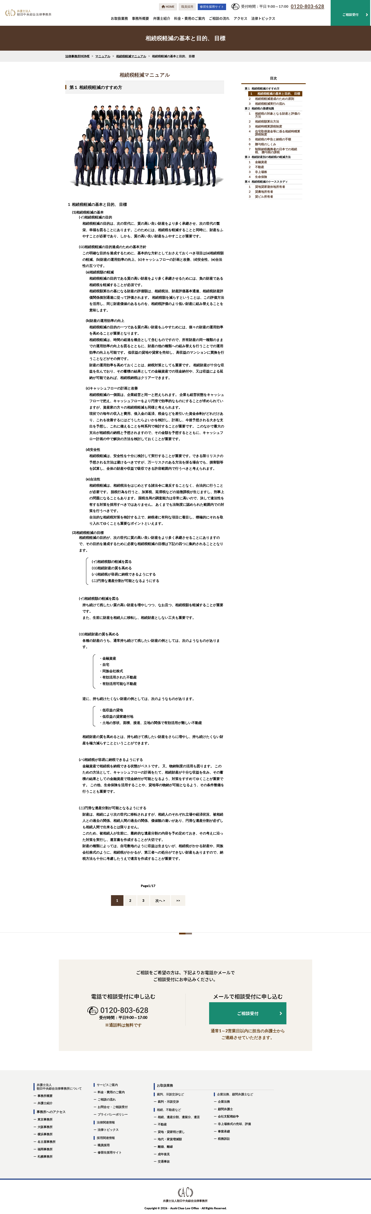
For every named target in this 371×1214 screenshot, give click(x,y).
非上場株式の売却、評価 (234, 1124)
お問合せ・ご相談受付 (113, 1107)
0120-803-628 (307, 6)
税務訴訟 (224, 1138)
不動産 (162, 1124)
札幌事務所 (45, 1156)
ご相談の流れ (219, 18)
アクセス (240, 18)
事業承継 (224, 1131)
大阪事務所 (45, 1127)
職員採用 (104, 1145)
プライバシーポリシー (113, 1114)
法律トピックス (263, 18)
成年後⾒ (164, 1154)
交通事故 (164, 1161)
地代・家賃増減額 (170, 1139)
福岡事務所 (45, 1149)
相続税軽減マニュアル (131, 56)
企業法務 (224, 1101)
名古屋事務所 (47, 1141)
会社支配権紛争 (228, 1116)
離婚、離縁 (165, 1146)
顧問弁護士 (225, 1109)
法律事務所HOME (77, 56)
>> (178, 900)
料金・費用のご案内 (189, 18)
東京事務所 (45, 1119)
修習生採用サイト (110, 1152)
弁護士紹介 (161, 18)
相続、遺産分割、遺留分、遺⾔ (179, 1117)
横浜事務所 (45, 1134)
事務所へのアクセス (51, 1112)
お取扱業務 (119, 18)
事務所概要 (140, 18)
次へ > (160, 900)
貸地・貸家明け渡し (171, 1132)
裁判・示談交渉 (168, 1101)
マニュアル (102, 56)
